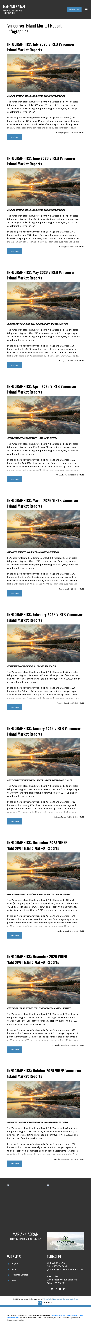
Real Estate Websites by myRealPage (65, 1299)
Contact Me (74, 9)
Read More (15, 137)
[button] (74, 9)
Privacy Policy (47, 1299)
